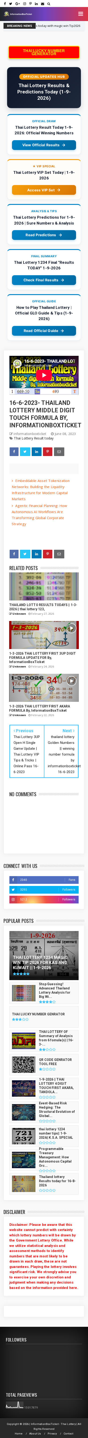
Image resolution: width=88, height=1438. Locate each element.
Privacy (52, 1433)
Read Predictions (41, 235)
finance (70, 26)
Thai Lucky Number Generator (44, 52)
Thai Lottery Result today (34, 438)
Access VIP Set (41, 190)
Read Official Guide (41, 330)
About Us (35, 1433)
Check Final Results (41, 280)
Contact (68, 1433)
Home (19, 1433)
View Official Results (41, 145)
